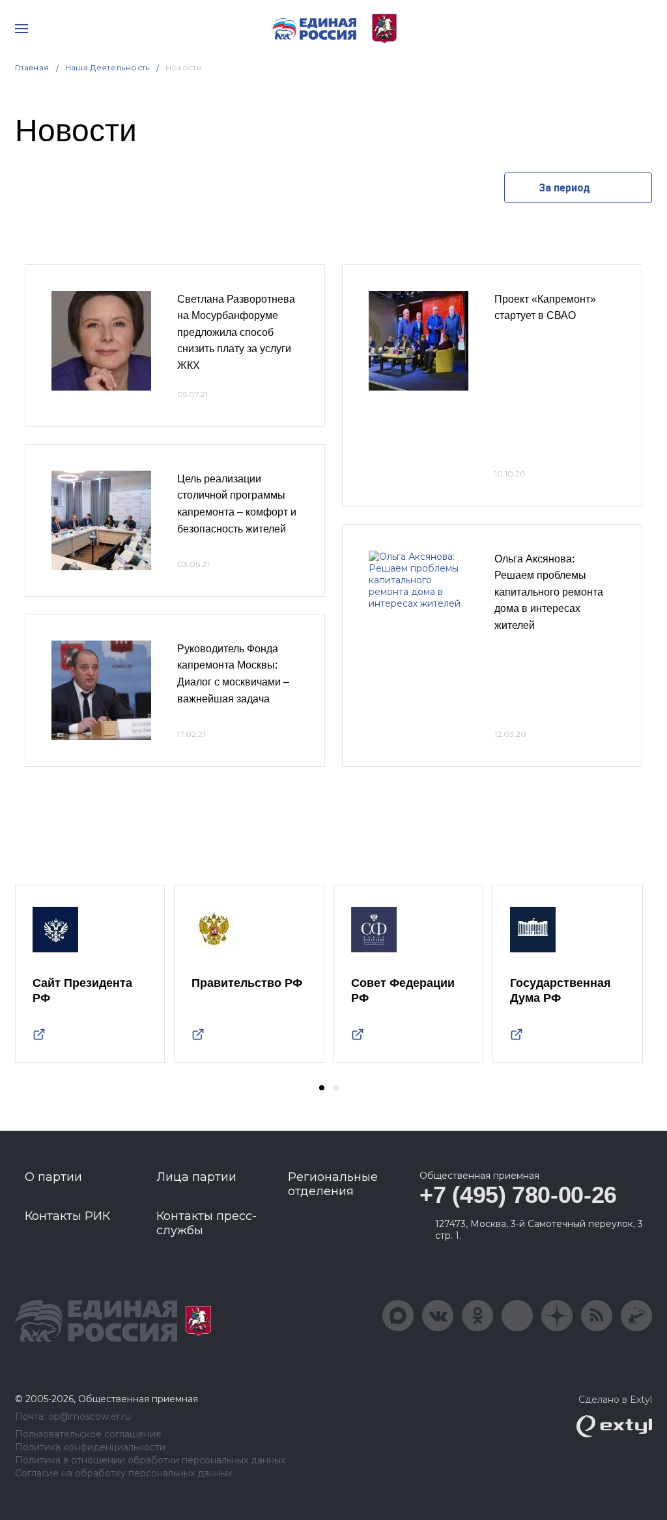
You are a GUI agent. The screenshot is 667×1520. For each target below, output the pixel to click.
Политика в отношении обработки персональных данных (150, 1460)
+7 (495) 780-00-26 (518, 1194)
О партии (53, 1177)
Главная (32, 67)
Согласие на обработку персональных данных (123, 1473)
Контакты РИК (67, 1216)
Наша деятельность (107, 67)
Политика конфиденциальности (90, 1447)
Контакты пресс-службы (206, 1223)
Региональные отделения (333, 1184)
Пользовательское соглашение (88, 1434)
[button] (321, 1087)
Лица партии (196, 1177)
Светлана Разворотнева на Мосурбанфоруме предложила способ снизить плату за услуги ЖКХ (236, 332)
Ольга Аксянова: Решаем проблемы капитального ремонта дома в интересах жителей (548, 592)
